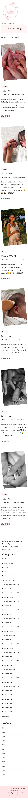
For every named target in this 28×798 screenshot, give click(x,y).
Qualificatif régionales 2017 (10, 669)
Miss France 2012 (7, 703)
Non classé (4, 86)
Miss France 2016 (7, 682)
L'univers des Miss (17, 788)
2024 (3, 736)
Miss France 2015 (7, 690)
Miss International (7, 563)
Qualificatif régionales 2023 (10, 618)
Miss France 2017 (7, 674)
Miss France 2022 (7, 631)
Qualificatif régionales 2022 (10, 627)
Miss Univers (6, 572)
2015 (3, 774)
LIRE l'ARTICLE (5, 116)
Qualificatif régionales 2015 (10, 686)
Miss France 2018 (7, 665)
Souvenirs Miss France (9, 580)
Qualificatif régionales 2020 (10, 644)
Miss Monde (5, 567)
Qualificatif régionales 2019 (10, 652)
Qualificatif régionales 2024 (10, 610)
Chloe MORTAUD (9, 256)
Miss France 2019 (7, 656)
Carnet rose (6, 90)
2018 (3, 762)
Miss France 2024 (7, 614)
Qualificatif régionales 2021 (10, 635)
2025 (3, 732)
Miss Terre (5, 559)
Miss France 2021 (7, 639)
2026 (3, 728)
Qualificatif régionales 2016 (10, 678)
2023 (3, 741)
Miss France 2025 (7, 606)
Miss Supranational (8, 576)
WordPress (17, 795)
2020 (3, 753)
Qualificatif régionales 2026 (10, 593)
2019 (3, 758)
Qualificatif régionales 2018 (10, 661)
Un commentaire (16, 340)
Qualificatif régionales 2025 (10, 601)
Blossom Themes (21, 793)
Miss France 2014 (7, 695)
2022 (3, 745)
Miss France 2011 (7, 707)
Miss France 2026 (7, 597)
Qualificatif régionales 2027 (10, 584)
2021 (3, 749)
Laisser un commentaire (17, 95)
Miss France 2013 (7, 699)
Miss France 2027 (7, 589)
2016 (3, 770)
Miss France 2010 (7, 712)
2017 (3, 766)
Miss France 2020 (7, 648)
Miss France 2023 (7, 623)
